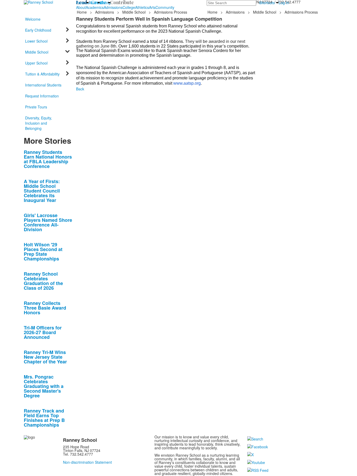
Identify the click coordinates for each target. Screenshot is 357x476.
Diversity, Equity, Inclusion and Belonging (38, 123)
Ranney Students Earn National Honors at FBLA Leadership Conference (48, 159)
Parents (82, 2)
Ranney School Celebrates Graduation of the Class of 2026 (43, 280)
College (129, 7)
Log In (284, 2)
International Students (43, 85)
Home (82, 12)
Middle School (134, 12)
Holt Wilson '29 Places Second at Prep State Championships (43, 251)
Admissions (113, 7)
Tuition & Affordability (42, 74)
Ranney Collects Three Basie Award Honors (45, 308)
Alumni (94, 2)
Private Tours (36, 106)
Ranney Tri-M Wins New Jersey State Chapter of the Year (45, 357)
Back (80, 88)
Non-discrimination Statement (87, 462)
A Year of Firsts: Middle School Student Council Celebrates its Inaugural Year (42, 191)
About (81, 7)
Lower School (36, 41)
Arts (152, 7)
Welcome (33, 19)
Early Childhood (38, 30)
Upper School (36, 63)
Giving (105, 2)
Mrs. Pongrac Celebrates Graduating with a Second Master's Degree (44, 386)
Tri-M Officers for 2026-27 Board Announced (43, 332)
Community (165, 7)
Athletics (142, 7)
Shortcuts (267, 2)
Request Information (42, 95)
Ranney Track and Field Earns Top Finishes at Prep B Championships (44, 417)
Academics (95, 7)
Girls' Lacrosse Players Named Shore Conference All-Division (48, 222)
